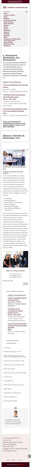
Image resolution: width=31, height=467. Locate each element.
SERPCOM (21, 465)
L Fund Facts (7, 347)
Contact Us (7, 46)
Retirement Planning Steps (10, 401)
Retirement (7, 30)
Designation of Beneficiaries (12, 39)
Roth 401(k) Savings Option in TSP (12, 351)
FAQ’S (5, 27)
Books (5, 17)
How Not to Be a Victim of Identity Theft (14, 364)
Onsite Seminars (9, 23)
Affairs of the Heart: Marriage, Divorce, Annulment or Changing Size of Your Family (15, 356)
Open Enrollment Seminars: (15, 291)
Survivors (6, 32)
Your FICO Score (8, 377)
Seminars (6, 18)
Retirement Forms (9, 44)
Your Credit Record (8, 381)
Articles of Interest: (12, 340)
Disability (6, 34)
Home (5, 13)
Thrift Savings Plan (9, 40)
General (6, 28)
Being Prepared (8, 389)
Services (6, 25)
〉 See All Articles (11, 343)
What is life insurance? (9, 368)
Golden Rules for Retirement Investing (13, 385)
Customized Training (10, 20)
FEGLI (5, 37)
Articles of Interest (9, 15)
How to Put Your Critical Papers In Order (14, 360)
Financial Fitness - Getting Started (12, 393)
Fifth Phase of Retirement (10, 397)
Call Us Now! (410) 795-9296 (16, 1)
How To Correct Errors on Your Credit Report (15, 372)
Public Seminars (8, 22)
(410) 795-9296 (8, 127)
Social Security (8, 42)
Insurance (7, 35)
